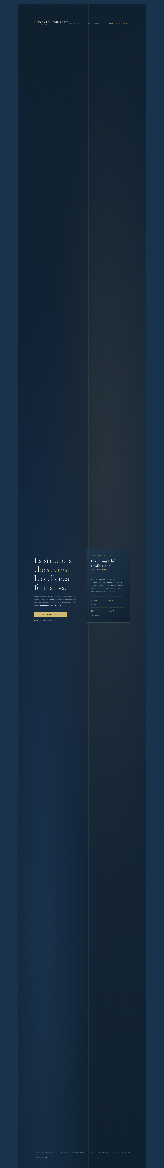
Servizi (87, 23)
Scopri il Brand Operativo (50, 614)
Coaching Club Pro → (118, 23)
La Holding (74, 23)
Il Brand (98, 23)
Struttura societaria (44, 620)
